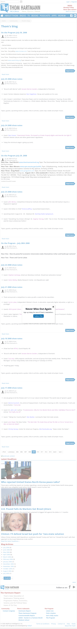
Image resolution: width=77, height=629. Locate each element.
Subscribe (38, 316)
